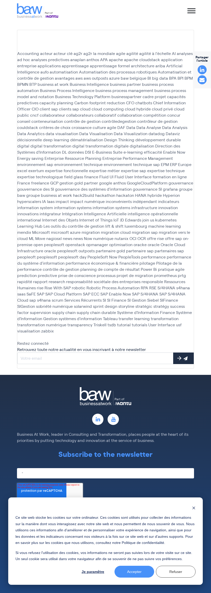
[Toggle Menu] (191, 10)
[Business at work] (37, 10)
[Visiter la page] (97, 419)
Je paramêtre (93, 572)
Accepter (134, 572)
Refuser (175, 572)
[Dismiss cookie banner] (194, 508)
